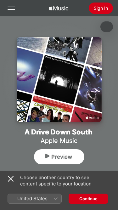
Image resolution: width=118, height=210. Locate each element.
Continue (88, 198)
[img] (58, 8)
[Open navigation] (11, 8)
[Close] (11, 179)
